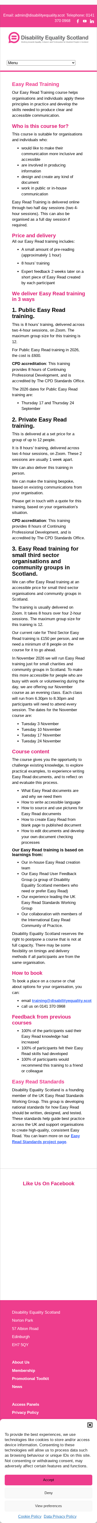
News (17, 1386)
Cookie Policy (29, 1516)
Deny (48, 1493)
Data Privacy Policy (60, 1516)
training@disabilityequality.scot (62, 1000)
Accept (48, 1480)
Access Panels (25, 1404)
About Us (20, 1362)
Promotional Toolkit (30, 1378)
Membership (23, 1370)
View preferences (48, 1506)
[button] (90, 1425)
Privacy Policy (25, 1412)
